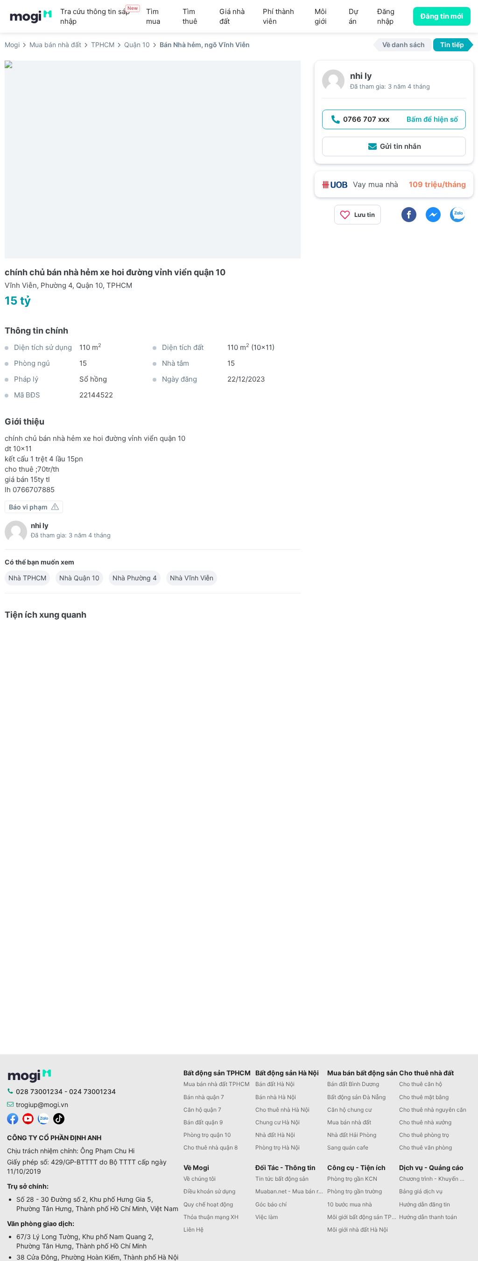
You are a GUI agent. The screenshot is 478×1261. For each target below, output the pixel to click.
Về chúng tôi (199, 1178)
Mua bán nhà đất (349, 1122)
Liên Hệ (193, 1229)
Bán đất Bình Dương (353, 1083)
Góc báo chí (271, 1204)
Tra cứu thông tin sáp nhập (99, 16)
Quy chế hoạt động (208, 1204)
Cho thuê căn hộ (420, 1083)
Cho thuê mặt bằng (424, 1097)
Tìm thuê (190, 16)
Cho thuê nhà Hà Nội (282, 1109)
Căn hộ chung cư (349, 1109)
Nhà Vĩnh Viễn (191, 578)
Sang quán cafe (347, 1147)
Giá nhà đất (232, 16)
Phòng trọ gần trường (354, 1191)
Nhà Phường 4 (134, 578)
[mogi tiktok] (58, 1118)
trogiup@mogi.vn (42, 1104)
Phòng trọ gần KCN (352, 1178)
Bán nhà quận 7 (203, 1097)
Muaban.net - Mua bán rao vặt (291, 1191)
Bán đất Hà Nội (275, 1083)
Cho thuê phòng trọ (424, 1134)
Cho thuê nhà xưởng (425, 1122)
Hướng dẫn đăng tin (424, 1204)
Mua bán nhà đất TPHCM (216, 1083)
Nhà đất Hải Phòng (351, 1134)
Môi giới (321, 16)
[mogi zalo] (43, 1118)
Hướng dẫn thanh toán (428, 1216)
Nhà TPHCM (27, 578)
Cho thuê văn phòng (425, 1147)
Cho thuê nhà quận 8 (210, 1147)
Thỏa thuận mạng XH (211, 1216)
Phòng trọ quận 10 (207, 1134)
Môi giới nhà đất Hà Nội (357, 1229)
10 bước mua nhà (349, 1204)
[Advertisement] (394, 297)
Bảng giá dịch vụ (421, 1191)
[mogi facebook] (12, 1118)
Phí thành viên (278, 16)
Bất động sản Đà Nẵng (356, 1097)
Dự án (353, 16)
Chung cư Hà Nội (277, 1122)
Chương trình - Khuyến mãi (434, 1178)
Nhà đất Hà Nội (275, 1134)
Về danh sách (403, 45)
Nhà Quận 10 (79, 578)
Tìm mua (153, 16)
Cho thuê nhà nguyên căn (432, 1109)
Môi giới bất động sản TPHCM (363, 1216)
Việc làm (266, 1216)
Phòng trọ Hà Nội (277, 1147)
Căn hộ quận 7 (202, 1109)
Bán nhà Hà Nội (275, 1097)
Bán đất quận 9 (203, 1122)
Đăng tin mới (442, 16)
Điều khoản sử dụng (209, 1191)
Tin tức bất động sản (282, 1178)
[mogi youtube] (28, 1118)
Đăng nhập (385, 16)
